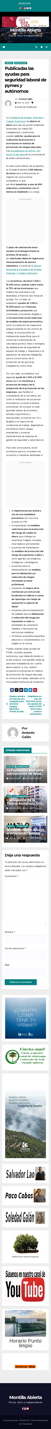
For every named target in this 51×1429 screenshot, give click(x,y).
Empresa (9, 63)
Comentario (12, 876)
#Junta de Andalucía (25, 107)
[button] (36, 47)
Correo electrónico (15, 948)
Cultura (10, 766)
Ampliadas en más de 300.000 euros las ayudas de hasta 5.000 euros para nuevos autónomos (33, 705)
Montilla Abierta (25, 30)
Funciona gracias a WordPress (16, 1420)
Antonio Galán (26, 99)
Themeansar (26, 1424)
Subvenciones (20, 63)
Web (7, 965)
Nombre (10, 932)
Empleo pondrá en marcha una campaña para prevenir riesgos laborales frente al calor (17, 704)
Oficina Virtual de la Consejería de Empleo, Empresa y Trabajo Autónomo (24, 269)
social (10, 796)
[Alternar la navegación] (46, 47)
